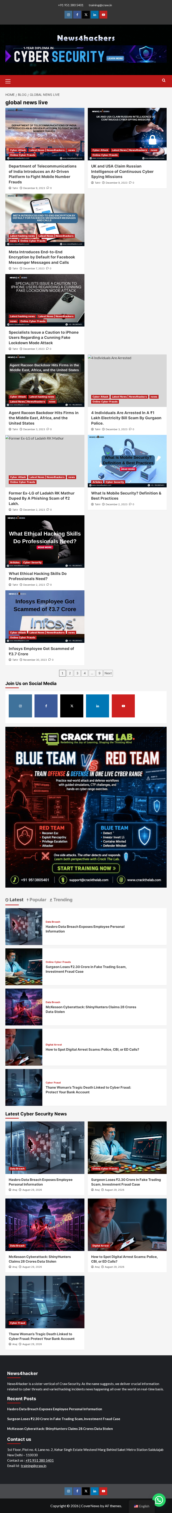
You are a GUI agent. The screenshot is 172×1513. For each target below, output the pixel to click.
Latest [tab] (16, 899)
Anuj (14, 1189)
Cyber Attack (18, 150)
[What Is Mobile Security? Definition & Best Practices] (127, 461)
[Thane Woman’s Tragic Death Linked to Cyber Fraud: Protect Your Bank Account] (23, 1087)
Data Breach (53, 922)
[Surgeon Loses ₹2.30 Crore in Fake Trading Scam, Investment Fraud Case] (23, 966)
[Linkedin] (95, 15)
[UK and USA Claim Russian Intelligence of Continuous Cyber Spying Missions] (127, 134)
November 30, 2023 (35, 659)
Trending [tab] (62, 899)
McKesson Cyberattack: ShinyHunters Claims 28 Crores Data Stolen (60, 1429)
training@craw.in (100, 5)
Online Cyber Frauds (22, 155)
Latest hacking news (22, 235)
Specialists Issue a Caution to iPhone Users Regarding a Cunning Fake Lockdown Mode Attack (44, 337)
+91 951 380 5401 (71, 5)
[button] (9, 80)
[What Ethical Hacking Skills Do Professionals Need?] (44, 541)
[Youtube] (103, 15)
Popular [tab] (37, 899)
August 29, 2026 (32, 1189)
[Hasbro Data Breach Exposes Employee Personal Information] (23, 926)
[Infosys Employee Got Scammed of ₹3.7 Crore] (44, 616)
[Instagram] (68, 15)
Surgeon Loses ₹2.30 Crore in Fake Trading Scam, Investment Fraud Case (63, 1419)
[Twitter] (86, 15)
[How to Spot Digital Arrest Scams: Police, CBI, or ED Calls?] (23, 1046)
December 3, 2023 (34, 429)
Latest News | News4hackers (47, 150)
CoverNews (90, 1506)
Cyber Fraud (53, 1082)
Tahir (15, 188)
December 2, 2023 (34, 509)
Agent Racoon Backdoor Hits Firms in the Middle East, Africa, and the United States (44, 418)
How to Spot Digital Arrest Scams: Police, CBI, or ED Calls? (92, 1049)
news (71, 150)
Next (108, 673)
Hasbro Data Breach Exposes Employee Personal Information (54, 1409)
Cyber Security (115, 482)
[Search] (164, 80)
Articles (97, 482)
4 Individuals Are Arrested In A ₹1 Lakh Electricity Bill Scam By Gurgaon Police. (126, 418)
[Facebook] (77, 15)
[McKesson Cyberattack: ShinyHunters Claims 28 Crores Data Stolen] (23, 1006)
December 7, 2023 (34, 268)
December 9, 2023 (34, 188)
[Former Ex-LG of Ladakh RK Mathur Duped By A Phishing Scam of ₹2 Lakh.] (44, 461)
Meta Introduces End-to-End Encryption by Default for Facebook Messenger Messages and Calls (42, 257)
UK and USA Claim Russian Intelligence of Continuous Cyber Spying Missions (122, 171)
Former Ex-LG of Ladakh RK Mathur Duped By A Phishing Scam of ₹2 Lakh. (42, 498)
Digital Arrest (54, 1045)
